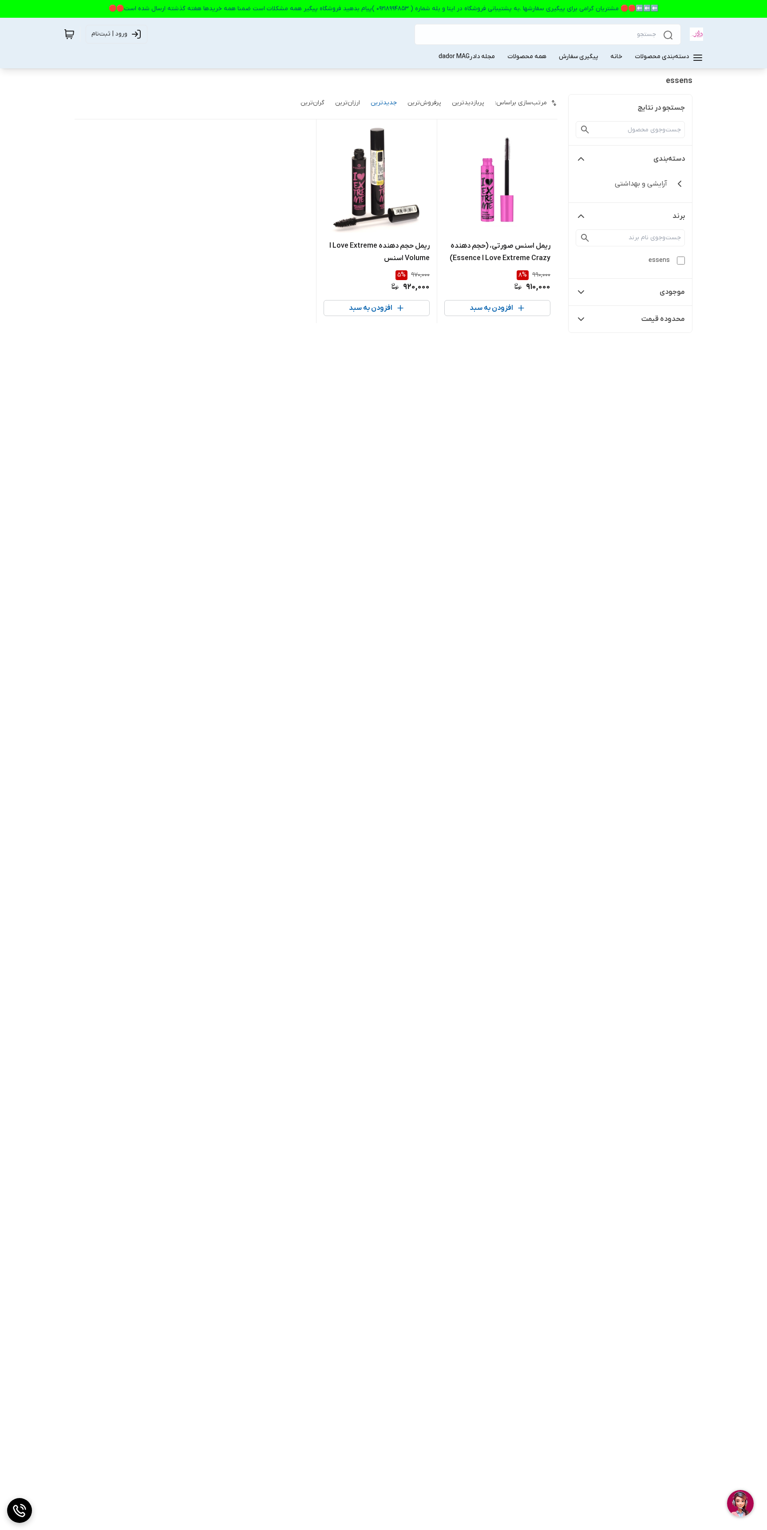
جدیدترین (384, 103)
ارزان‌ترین (347, 103)
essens (659, 260)
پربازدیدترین (468, 103)
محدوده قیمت (663, 319)
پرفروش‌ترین (424, 103)
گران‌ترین (312, 103)
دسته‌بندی (669, 158)
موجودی (672, 292)
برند (678, 216)
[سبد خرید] (69, 34)
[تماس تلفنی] (19, 1510)
